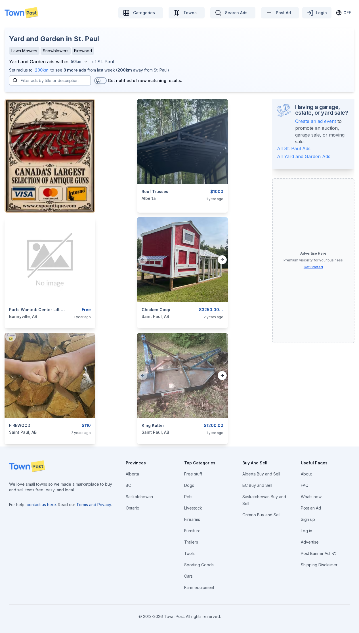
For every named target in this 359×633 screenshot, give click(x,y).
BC (128, 485)
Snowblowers (55, 50)
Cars (188, 576)
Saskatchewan (139, 496)
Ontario (132, 508)
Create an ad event (315, 121)
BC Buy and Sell (257, 485)
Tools (189, 553)
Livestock (193, 508)
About (306, 473)
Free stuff (193, 473)
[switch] (100, 80)
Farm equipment (199, 587)
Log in (306, 530)
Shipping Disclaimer (319, 564)
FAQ (304, 485)
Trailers (191, 542)
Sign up (308, 519)
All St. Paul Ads (293, 148)
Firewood (83, 50)
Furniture (192, 530)
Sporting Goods (199, 564)
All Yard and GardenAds (303, 156)
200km (41, 70)
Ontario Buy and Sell (261, 514)
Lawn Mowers (24, 50)
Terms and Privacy (93, 504)
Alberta (132, 473)
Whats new (311, 496)
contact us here (41, 504)
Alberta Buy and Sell (261, 473)
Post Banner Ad (315, 553)
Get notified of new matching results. (145, 80)
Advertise (310, 542)
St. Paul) (161, 70)
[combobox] (79, 61)
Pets (188, 496)
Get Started (313, 267)
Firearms (192, 519)
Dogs (189, 485)
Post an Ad (311, 508)
